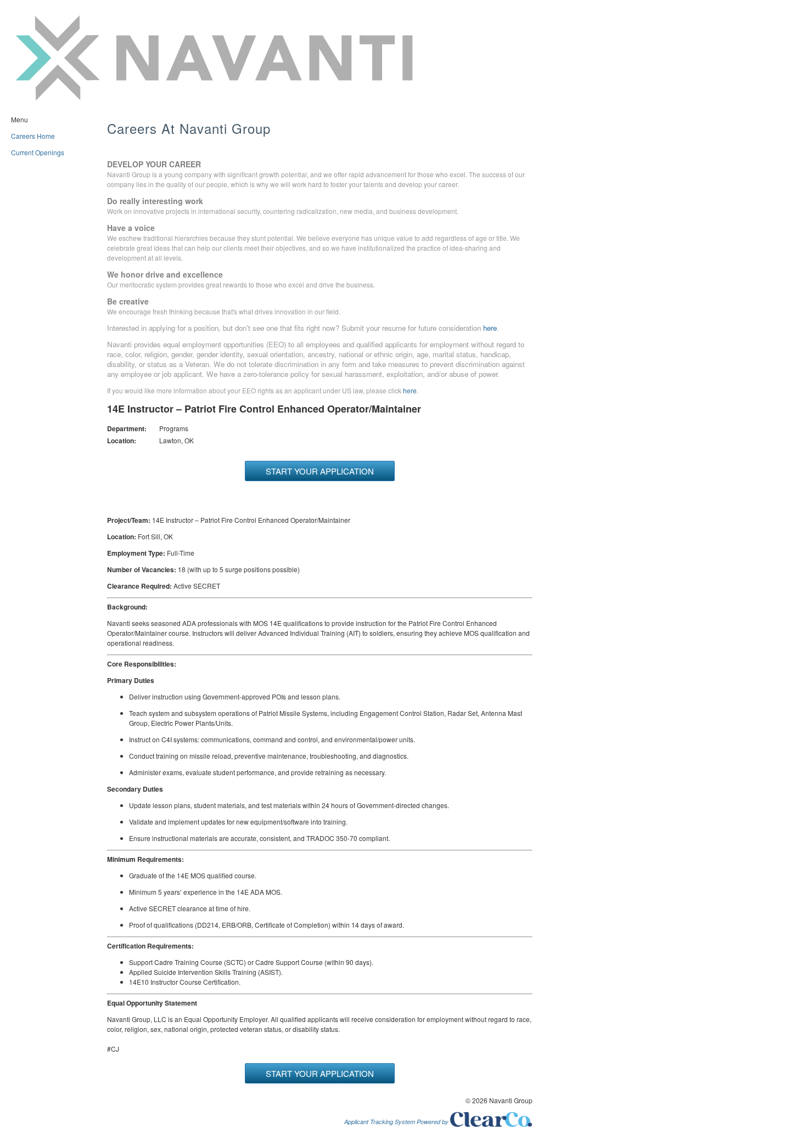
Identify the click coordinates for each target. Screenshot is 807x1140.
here (490, 328)
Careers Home (33, 135)
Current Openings (37, 152)
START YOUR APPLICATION (320, 471)
